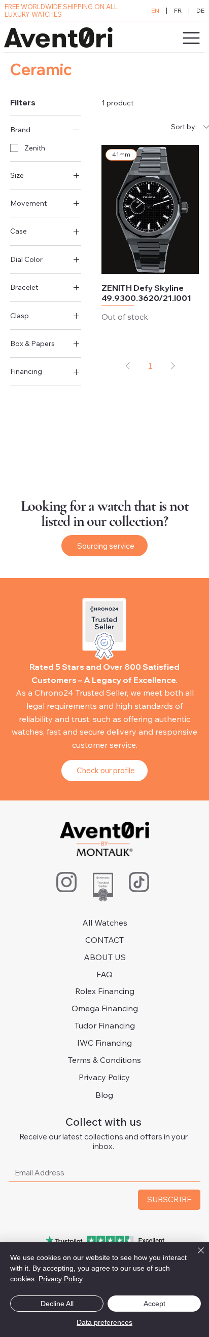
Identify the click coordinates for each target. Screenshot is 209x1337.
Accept (154, 1304)
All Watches (104, 923)
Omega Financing (105, 1008)
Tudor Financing (105, 1025)
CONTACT (104, 940)
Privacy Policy (104, 1077)
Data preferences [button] (104, 1322)
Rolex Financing (104, 991)
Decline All (57, 1304)
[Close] (195, 1256)
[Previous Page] (128, 365)
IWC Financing (104, 1043)
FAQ (104, 974)
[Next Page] (173, 365)
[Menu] (161, 38)
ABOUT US (105, 957)
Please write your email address (71, 1154)
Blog (104, 1095)
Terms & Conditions (104, 1060)
